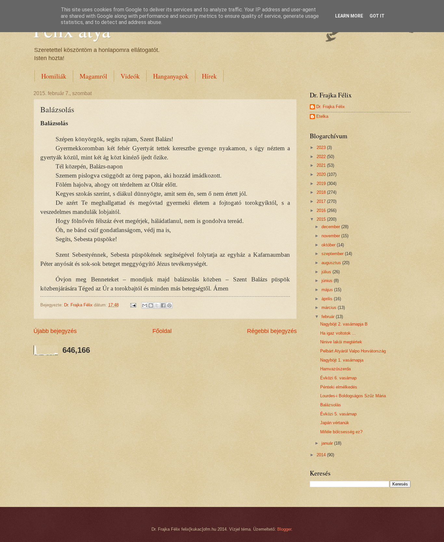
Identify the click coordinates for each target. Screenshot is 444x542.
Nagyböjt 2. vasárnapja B (344, 324)
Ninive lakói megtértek (341, 341)
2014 (322, 454)
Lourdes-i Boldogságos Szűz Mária (353, 395)
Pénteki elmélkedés (338, 387)
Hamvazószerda (335, 368)
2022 (322, 156)
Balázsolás (330, 404)
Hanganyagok (171, 76)
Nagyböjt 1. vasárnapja (341, 360)
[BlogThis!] (151, 305)
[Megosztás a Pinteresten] (169, 305)
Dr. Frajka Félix (330, 106)
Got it (377, 15)
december (331, 226)
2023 (322, 147)
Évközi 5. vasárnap (338, 414)
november (331, 235)
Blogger (284, 529)
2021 (322, 165)
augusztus (331, 262)
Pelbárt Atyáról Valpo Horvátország (353, 351)
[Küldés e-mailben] (144, 305)
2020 (322, 174)
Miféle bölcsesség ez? (341, 431)
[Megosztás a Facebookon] (163, 305)
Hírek (209, 76)
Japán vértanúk (334, 422)
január (327, 443)
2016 (322, 210)
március (329, 307)
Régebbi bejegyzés (272, 331)
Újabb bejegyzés (55, 331)
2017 (322, 201)
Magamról (93, 76)
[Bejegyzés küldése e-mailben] (132, 304)
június (327, 280)
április (327, 298)
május (327, 289)
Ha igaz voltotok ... (338, 333)
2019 (322, 183)
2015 (322, 219)
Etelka (322, 116)
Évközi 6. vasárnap (338, 378)
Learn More (349, 15)
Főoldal (162, 331)
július (327, 271)
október (329, 244)
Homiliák (53, 76)
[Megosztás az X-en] (157, 305)
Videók (130, 76)
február (328, 316)
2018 (322, 192)
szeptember (333, 253)
